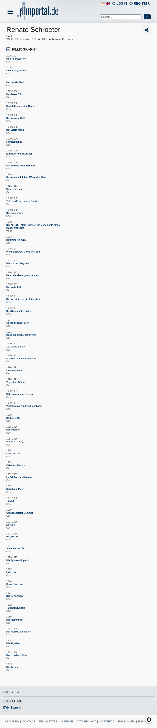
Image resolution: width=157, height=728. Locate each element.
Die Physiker (13, 643)
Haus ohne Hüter (15, 584)
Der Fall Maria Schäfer (18, 631)
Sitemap (67, 721)
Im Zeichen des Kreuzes (19, 477)
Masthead (106, 721)
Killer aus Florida (15, 465)
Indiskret (11, 572)
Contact (28, 721)
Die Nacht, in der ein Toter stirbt (23, 299)
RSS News (145, 721)
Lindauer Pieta (14, 370)
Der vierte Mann (15, 130)
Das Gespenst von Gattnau (21, 358)
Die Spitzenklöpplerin (17, 560)
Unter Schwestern (16, 58)
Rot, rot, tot (12, 536)
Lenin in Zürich (14, 453)
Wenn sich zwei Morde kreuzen (23, 251)
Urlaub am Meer (15, 489)
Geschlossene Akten (17, 323)
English (108, 3)
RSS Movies (126, 721)
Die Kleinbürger (14, 619)
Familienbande (14, 141)
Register (142, 3)
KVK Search (12, 707)
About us (12, 721)
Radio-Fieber (13, 418)
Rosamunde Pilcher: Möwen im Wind (26, 177)
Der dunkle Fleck (15, 82)
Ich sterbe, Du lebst (16, 70)
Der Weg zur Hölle (16, 118)
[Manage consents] (149, 719)
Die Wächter (13, 429)
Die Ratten (12, 667)
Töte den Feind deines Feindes (22, 201)
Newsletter (48, 721)
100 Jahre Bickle (15, 346)
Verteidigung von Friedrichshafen (24, 406)
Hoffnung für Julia (16, 240)
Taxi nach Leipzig (15, 608)
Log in (122, 3)
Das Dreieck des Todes (19, 311)
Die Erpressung (14, 213)
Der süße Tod (13, 287)
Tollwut (10, 501)
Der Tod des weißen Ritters (21, 165)
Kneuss (10, 525)
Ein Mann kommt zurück (19, 153)
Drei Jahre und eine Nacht (20, 106)
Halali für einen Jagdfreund (21, 334)
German (103, 3)
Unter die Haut (14, 189)
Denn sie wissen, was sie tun (22, 275)
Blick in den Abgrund (17, 263)
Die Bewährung (14, 596)
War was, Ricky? (15, 441)
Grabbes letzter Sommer (19, 513)
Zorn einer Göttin (15, 382)
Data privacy (86, 721)
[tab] (41, 49)
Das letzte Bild (14, 94)
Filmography (24, 49)
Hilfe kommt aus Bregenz (20, 394)
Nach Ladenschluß (16, 655)
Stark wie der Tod (15, 548)
